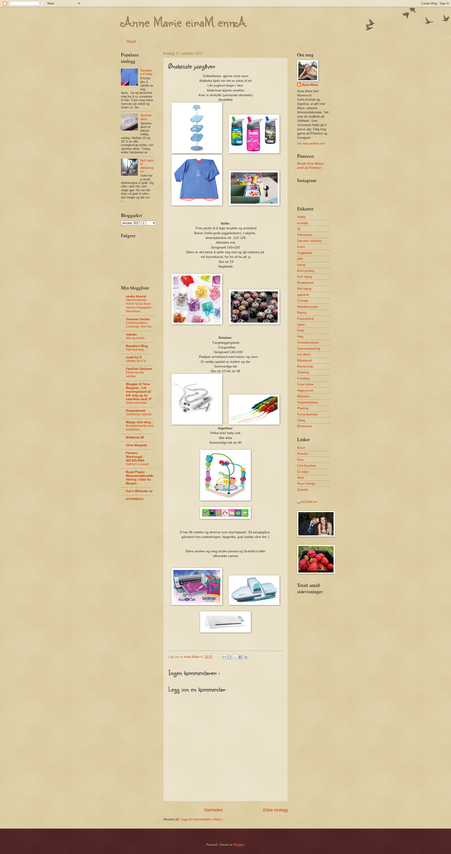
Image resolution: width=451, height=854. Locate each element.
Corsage (302, 300)
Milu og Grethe (135, 338)
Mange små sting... (140, 422)
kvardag (302, 223)
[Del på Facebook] (240, 657)
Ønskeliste (304, 426)
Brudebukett (305, 283)
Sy (299, 229)
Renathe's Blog (137, 346)
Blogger (239, 844)
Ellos (300, 460)
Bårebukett (304, 360)
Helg (300, 336)
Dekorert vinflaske (309, 241)
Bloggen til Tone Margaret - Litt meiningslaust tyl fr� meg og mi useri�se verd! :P (139, 391)
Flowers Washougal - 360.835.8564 (135, 456)
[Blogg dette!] (229, 657)
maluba (131, 334)
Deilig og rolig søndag (135, 374)
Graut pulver (305, 384)
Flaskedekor (305, 318)
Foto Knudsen (306, 465)
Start (131, 41)
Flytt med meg (135, 349)
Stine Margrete (136, 445)
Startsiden (213, 810)
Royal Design (306, 483)
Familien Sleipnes (139, 369)
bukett (301, 265)
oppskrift (303, 295)
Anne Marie (310, 85)
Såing (301, 420)
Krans (301, 247)
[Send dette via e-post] (224, 657)
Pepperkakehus (307, 402)
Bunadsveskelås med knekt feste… (139, 427)
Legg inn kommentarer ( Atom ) (202, 819)
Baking (302, 312)
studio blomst (136, 296)
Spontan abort (146, 117)
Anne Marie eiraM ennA (183, 21)
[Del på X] (235, 657)
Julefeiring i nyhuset (139, 414)
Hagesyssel (305, 390)
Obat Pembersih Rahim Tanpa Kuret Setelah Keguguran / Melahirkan (139, 305)
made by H (133, 357)
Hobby (301, 217)
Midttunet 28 (135, 437)
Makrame (303, 396)
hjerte (301, 324)
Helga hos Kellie (136, 402)
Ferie (300, 330)
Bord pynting (305, 271)
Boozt (301, 448)
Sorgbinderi (304, 253)
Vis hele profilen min (311, 143)
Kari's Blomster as (139, 491)
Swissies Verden (138, 319)
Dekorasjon (304, 235)
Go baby (303, 472)
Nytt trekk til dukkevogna (147, 166)
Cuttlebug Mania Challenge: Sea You (139, 324)
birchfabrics (134, 499)
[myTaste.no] (307, 501)
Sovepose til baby (146, 72)
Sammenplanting (308, 348)
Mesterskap (305, 366)
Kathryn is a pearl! (137, 464)
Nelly (300, 477)
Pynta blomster (307, 414)
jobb (300, 259)
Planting (302, 408)
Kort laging (304, 276)
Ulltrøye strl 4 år (136, 361)
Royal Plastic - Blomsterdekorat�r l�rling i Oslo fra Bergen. (140, 477)
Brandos (302, 453)
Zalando (302, 489)
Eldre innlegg (275, 810)
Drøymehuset (135, 410)
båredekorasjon (307, 306)
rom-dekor (304, 354)
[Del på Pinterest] (246, 657)
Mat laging (304, 288)
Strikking (303, 372)
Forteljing (303, 378)
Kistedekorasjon (308, 342)
